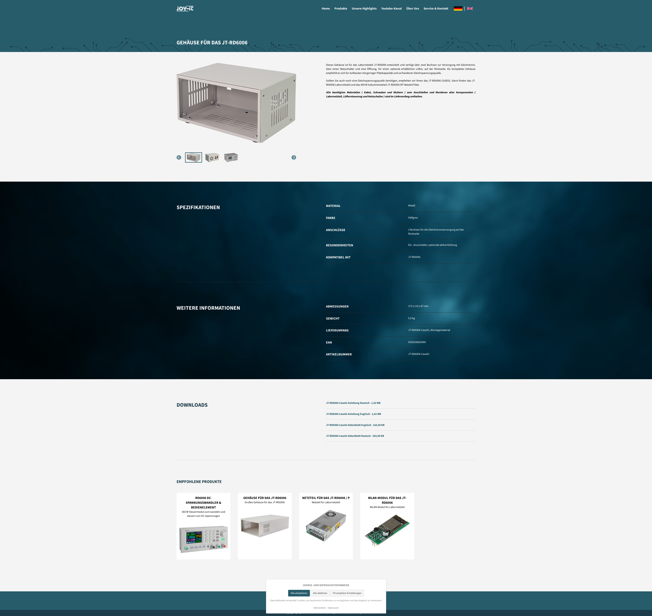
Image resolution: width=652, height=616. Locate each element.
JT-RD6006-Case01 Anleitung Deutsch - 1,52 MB (353, 403)
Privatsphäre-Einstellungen (347, 593)
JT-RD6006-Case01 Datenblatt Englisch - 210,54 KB (355, 425)
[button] (193, 157)
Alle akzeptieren (299, 593)
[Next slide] (294, 157)
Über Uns (412, 8)
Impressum (333, 607)
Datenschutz (320, 607)
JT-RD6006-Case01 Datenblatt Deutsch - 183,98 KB (355, 436)
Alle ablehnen (320, 593)
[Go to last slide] (179, 157)
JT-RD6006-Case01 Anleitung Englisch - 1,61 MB (353, 414)
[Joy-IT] (185, 8)
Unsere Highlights (364, 8)
